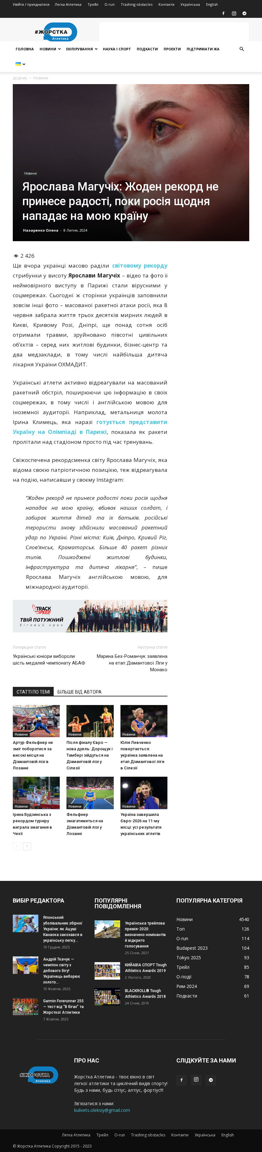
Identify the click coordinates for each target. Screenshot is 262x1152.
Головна (25, 49)
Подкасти (147, 49)
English (212, 4)
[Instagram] (234, 13)
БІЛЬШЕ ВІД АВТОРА (80, 692)
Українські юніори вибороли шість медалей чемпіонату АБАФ (49, 659)
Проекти (172, 49)
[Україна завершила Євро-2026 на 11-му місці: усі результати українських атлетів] (143, 793)
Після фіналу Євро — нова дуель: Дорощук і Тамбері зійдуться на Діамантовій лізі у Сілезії (89, 755)
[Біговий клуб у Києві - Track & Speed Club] (90, 616)
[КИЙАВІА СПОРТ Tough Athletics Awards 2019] (107, 971)
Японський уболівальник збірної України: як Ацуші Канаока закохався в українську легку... (62, 929)
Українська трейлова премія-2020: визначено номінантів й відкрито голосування (145, 934)
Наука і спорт (117, 49)
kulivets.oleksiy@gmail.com (102, 1110)
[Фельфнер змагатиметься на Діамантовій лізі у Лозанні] (89, 793)
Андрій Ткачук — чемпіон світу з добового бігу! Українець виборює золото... (61, 970)
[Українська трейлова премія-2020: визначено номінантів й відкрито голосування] (107, 929)
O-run (109, 4)
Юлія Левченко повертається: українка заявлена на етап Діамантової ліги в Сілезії (142, 755)
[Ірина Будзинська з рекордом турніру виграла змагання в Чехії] (36, 793)
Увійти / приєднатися (31, 4)
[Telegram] (244, 13)
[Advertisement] (174, 31)
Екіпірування (79, 49)
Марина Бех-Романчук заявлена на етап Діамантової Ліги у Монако (132, 663)
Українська (190, 4)
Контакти (166, 4)
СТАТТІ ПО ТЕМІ (33, 692)
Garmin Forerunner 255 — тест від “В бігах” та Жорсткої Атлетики (63, 1007)
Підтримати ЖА (203, 49)
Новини (48, 49)
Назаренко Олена (40, 230)
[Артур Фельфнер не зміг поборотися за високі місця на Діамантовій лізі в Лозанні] (36, 721)
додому (20, 78)
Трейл (93, 4)
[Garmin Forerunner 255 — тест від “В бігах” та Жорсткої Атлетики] (25, 1007)
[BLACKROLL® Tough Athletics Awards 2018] (107, 996)
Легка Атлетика (68, 4)
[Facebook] (223, 13)
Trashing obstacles (136, 4)
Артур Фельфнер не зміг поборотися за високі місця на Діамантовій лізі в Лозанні (33, 755)
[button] (241, 49)
